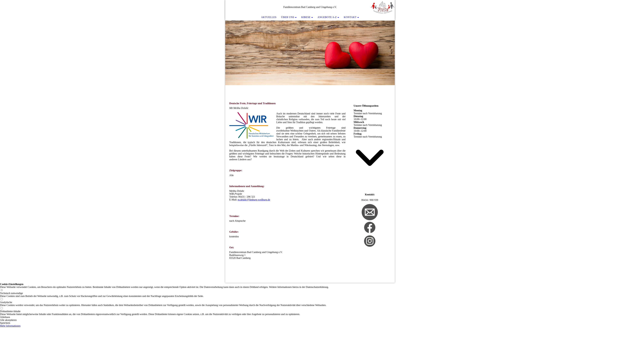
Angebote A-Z (327, 17)
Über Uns (287, 17)
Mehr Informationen (10, 325)
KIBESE (305, 17)
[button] (164, 317)
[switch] (1, 290)
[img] (383, 7)
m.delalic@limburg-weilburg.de (254, 199)
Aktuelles (268, 17)
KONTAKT (350, 17)
